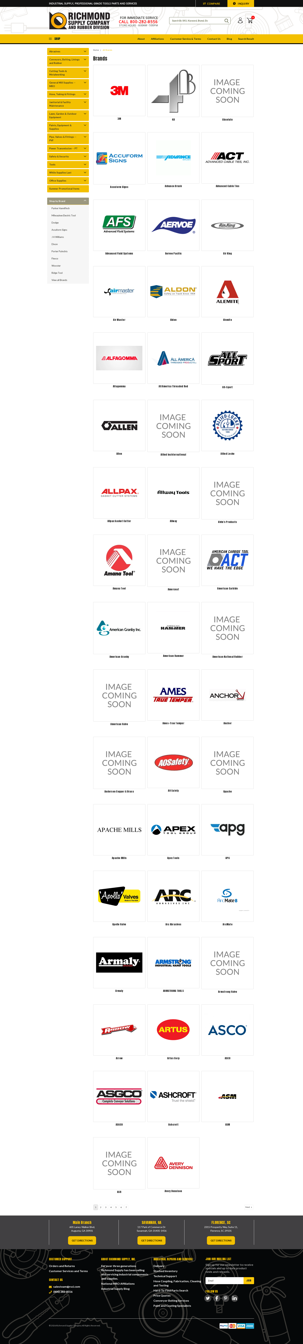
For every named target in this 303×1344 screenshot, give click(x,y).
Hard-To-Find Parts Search (170, 1290)
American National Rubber (228, 657)
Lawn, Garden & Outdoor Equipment (63, 115)
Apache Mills (119, 858)
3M (119, 119)
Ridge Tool (57, 272)
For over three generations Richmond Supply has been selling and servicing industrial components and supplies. (124, 1272)
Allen (119, 454)
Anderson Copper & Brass (119, 791)
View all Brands (59, 280)
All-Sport (227, 387)
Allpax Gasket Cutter (119, 521)
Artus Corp (173, 1058)
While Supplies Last (60, 172)
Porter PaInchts (60, 251)
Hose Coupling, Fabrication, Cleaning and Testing (177, 1283)
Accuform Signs (59, 229)
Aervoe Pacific (173, 253)
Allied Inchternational (173, 454)
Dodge (55, 222)
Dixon (55, 244)
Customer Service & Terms (185, 38)
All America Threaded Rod (173, 386)
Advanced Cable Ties (228, 186)
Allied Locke (227, 454)
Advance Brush (173, 186)
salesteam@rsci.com (66, 1286)
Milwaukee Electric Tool (64, 215)
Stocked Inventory (165, 1271)
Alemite (227, 320)
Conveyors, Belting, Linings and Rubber (64, 61)
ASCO (227, 1058)
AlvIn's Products (227, 522)
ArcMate (228, 924)
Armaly (119, 991)
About (141, 38)
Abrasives (54, 51)
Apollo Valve (119, 924)
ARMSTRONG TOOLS (173, 991)
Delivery (158, 1266)
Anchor (228, 723)
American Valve (119, 724)
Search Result (246, 38)
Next (247, 1207)
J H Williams (58, 237)
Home (96, 50)
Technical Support (165, 1276)
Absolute (227, 119)
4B (173, 119)
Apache (227, 791)
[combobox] (200, 20)
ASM (227, 1124)
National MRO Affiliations (118, 1283)
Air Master (119, 320)
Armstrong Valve (227, 992)
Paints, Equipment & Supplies (60, 127)
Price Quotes (162, 1295)
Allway (173, 521)
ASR (119, 1192)
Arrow (119, 1058)
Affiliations (157, 38)
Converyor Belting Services (171, 1300)
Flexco (55, 258)
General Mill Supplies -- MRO (62, 84)
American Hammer (173, 656)
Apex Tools (173, 858)
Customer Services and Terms (68, 1271)
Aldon (173, 320)
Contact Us (214, 38)
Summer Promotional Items (64, 188)
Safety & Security (59, 156)
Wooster (56, 265)
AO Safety (173, 791)
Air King (227, 253)
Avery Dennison (173, 1191)
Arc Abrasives (173, 924)
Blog (229, 38)
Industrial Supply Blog (115, 1288)
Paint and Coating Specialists (172, 1305)
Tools (52, 164)
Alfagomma (119, 386)
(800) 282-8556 (62, 1291)
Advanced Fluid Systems (119, 253)
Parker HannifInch (61, 208)
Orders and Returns (62, 1266)
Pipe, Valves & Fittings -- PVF (62, 138)
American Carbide (227, 588)
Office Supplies (57, 180)
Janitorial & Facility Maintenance (60, 104)
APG (227, 858)
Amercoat (173, 589)
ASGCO (119, 1124)
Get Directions (82, 1240)
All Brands (107, 50)
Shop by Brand (57, 201)
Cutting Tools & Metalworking (58, 73)
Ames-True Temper (173, 723)
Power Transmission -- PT (63, 148)
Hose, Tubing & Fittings (62, 94)
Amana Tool (119, 588)
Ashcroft (173, 1124)
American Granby (119, 657)
